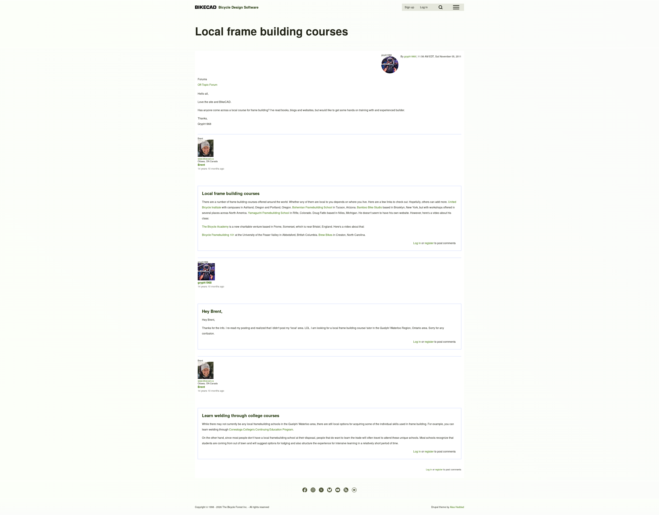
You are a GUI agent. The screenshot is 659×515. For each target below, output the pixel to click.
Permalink (329, 257)
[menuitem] (409, 7)
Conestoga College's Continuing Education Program (261, 429)
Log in (417, 451)
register (429, 451)
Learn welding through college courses (240, 415)
